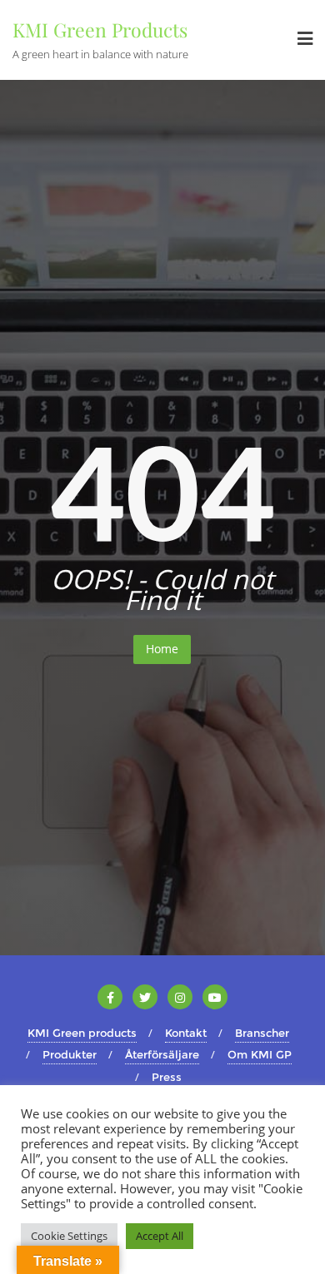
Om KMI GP (260, 1054)
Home (162, 649)
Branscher (262, 1032)
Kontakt (186, 1032)
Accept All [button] (159, 1235)
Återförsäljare (162, 1054)
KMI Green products (82, 1032)
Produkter (69, 1054)
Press (167, 1076)
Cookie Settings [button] (69, 1235)
